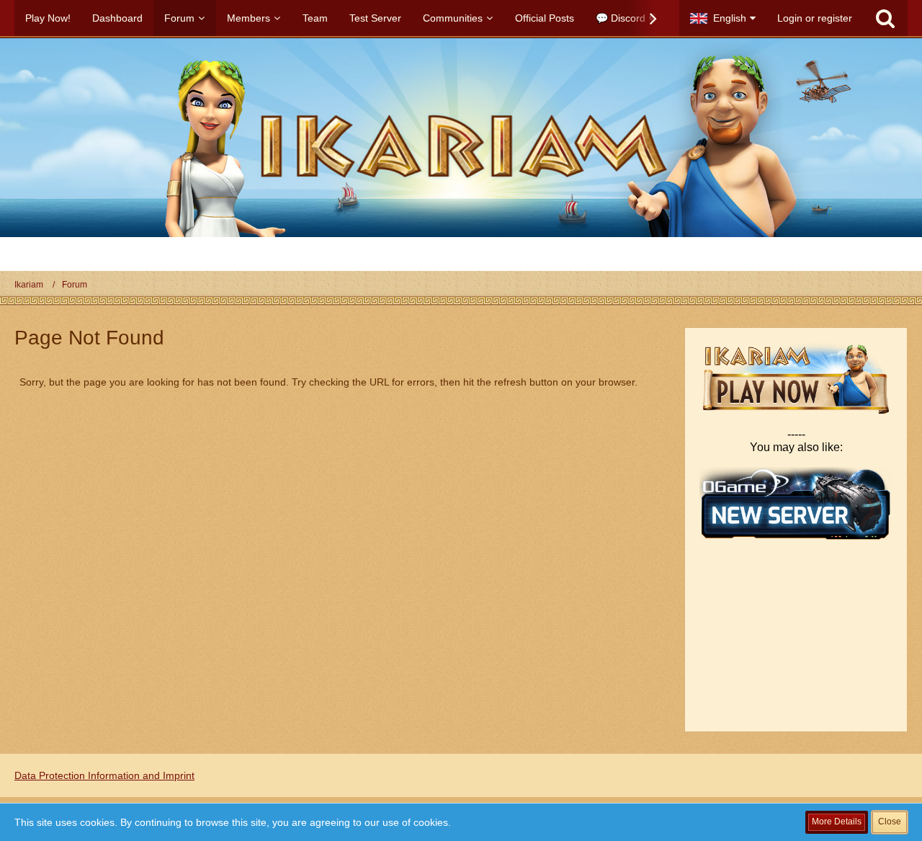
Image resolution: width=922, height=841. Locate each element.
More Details (836, 821)
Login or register (814, 18)
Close (889, 821)
